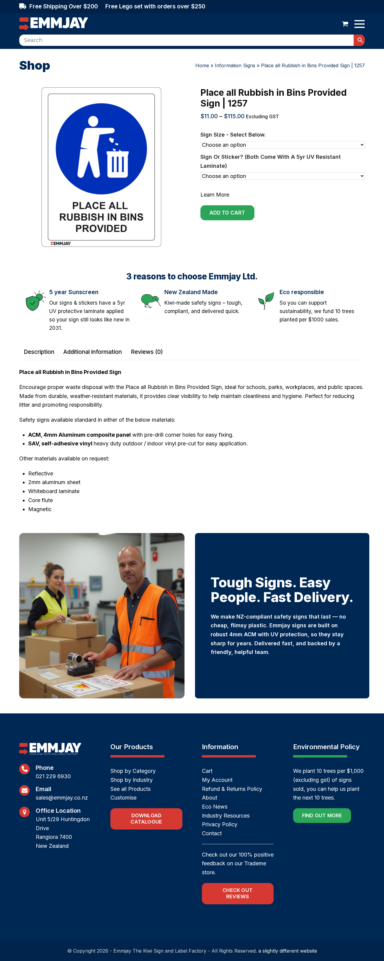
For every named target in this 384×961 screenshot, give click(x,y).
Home (202, 65)
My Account (217, 780)
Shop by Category (133, 771)
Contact (212, 833)
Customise (123, 797)
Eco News (214, 806)
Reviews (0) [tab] (147, 351)
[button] (345, 24)
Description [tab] (39, 351)
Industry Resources (226, 815)
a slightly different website (287, 951)
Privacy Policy (219, 824)
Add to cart (227, 213)
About (209, 797)
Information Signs (235, 65)
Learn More (214, 194)
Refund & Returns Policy (232, 789)
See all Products (130, 789)
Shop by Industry (131, 780)
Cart (207, 771)
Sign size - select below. (233, 134)
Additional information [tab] (92, 351)
